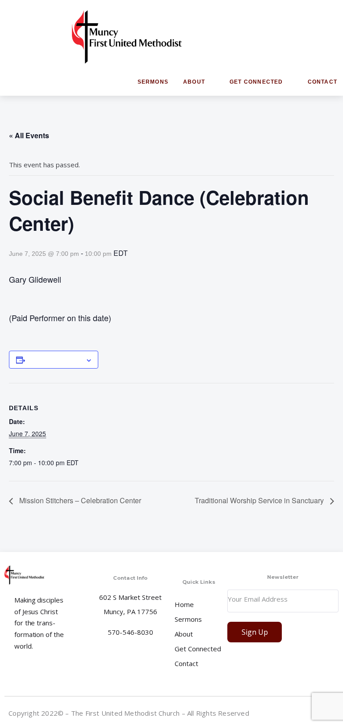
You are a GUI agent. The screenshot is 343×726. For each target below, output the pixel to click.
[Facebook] (293, 713)
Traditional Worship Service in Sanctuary (260, 500)
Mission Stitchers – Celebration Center (79, 500)
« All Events (29, 135)
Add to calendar (55, 359)
